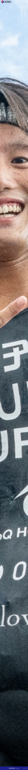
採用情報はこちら (14, 768)
